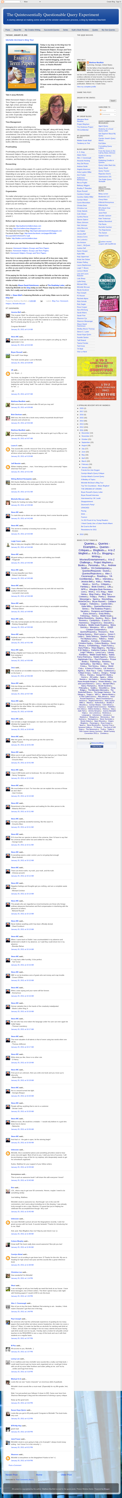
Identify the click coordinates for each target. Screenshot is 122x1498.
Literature (106, 715)
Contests (83, 596)
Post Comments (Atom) (25, 1480)
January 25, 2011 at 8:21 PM (22, 1447)
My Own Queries (108, 30)
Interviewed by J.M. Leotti (90, 498)
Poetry (101, 596)
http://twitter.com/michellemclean (24, 238)
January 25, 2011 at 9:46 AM (22, 596)
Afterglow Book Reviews (82, 120)
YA (102, 565)
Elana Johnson (82, 222)
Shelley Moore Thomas (86, 329)
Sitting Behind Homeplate (21, 479)
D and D (105, 620)
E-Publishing (92, 646)
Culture (95, 673)
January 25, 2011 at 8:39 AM (22, 407)
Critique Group (84, 673)
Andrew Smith (82, 166)
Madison (83, 717)
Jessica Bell (16, 312)
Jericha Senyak (94, 711)
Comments (105, 114)
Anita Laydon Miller (84, 172)
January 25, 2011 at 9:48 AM (22, 612)
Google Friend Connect (96, 707)
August (84, 445)
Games (81, 707)
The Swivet (103, 233)
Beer (107, 618)
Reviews (106, 662)
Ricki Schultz (82, 301)
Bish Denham (16, 414)
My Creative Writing (32, 30)
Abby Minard (102, 696)
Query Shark (103, 168)
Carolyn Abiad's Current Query (92, 476)
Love (83, 592)
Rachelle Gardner (105, 227)
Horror (94, 616)
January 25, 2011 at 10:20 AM (22, 1096)
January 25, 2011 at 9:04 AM (22, 423)
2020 (82, 408)
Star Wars (96, 664)
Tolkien (102, 639)
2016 (82, 415)
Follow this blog (96, 746)
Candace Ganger (83, 194)
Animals (94, 641)
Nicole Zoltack (86, 721)
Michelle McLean (19, 304)
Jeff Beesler (16, 463)
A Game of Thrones (92, 668)
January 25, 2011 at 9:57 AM (22, 694)
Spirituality (84, 664)
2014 (82, 421)
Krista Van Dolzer (83, 259)
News (111, 657)
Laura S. (14, 445)
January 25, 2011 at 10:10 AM (22, 778)
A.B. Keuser (108, 668)
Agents (80, 671)
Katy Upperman (83, 257)
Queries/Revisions (102, 606)
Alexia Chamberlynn (103, 698)
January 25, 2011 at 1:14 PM (22, 1278)
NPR (83, 589)
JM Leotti (93, 677)
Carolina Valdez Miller (85, 197)
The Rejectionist (105, 230)
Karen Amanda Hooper (87, 681)
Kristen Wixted (104, 681)
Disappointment (87, 501)
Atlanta (89, 703)
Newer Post (12, 1474)
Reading (101, 576)
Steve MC (15, 337)
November (86, 436)
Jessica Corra (82, 237)
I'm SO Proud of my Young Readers (94, 520)
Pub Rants (102, 224)
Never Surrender (106, 719)
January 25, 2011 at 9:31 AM (22, 492)
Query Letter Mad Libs (107, 165)
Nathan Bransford (105, 221)
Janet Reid (103, 213)
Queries (89, 543)
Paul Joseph (16, 1319)
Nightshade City (85, 659)
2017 (82, 411)
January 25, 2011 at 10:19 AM (22, 1063)
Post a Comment (15, 1465)
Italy (112, 709)
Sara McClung (82, 310)
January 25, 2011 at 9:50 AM (22, 627)
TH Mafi (80, 349)
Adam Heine (81, 155)
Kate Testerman (105, 218)
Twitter (109, 729)
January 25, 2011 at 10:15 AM (22, 965)
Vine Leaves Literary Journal (90, 731)
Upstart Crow (103, 236)
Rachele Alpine (82, 298)
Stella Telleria (91, 636)
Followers (93, 604)
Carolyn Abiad (17, 1254)
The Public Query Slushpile (105, 180)
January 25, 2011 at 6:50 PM (22, 1432)
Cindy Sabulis (82, 211)
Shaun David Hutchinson (28, 285)
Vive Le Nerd (82, 352)
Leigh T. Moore (83, 268)
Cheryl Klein (103, 199)
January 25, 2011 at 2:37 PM (22, 1352)
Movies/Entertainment (92, 559)
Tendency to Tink (83, 143)
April (83, 458)
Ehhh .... (84, 514)
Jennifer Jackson (105, 216)
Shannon (14, 1454)
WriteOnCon (83, 601)
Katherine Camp (98, 650)
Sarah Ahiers (82, 313)
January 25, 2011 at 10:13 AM (22, 894)
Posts (7, 30)
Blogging (107, 553)
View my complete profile (86, 87)
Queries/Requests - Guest (95, 571)
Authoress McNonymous (82, 179)
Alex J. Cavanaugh (18, 1303)
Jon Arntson (81, 242)
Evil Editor (102, 143)
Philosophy (83, 688)
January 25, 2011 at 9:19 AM (22, 456)
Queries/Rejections (92, 573)
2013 (82, 424)
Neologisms (92, 719)
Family (107, 581)
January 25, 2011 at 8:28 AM (22, 363)
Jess (13, 668)
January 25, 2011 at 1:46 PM (22, 1311)
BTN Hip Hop (16, 1426)
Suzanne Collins (84, 727)
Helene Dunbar (93, 709)
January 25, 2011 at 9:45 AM (22, 563)
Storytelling (107, 599)
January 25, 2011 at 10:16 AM (22, 996)
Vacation (84, 611)
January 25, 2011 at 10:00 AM (22, 729)
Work (91, 592)
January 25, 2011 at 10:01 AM (22, 745)
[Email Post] (41, 301)
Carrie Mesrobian (83, 202)
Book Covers (98, 586)
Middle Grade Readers (98, 625)
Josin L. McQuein (83, 245)
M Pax (13, 1346)
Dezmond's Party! (87, 505)
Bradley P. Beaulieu (84, 188)
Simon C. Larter (83, 332)
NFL (102, 627)
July (83, 449)
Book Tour (90, 671)
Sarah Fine (81, 315)
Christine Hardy (85, 643)
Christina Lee (16, 1272)
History (105, 709)
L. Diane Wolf (16, 295)
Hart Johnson (82, 225)
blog (28, 288)
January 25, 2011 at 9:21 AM (22, 472)
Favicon (84, 517)
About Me (17, 30)
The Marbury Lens (88, 639)
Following (84, 616)
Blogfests (98, 550)
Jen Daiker (81, 231)
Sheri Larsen (99, 634)
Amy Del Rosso (83, 163)
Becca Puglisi (82, 183)
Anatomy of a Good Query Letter (106, 130)
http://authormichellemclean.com (28, 226)
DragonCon (96, 623)
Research (103, 632)
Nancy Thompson (88, 686)
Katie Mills (81, 254)
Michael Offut (82, 284)
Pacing (83, 511)
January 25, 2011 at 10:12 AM (22, 860)
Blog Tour (55, 301)
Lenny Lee (15, 1359)
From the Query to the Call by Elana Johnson (107, 152)
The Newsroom (91, 729)
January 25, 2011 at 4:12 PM (22, 1418)
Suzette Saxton (83, 337)
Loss (98, 684)
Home (39, 1474)
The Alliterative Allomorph (98, 690)
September (86, 442)
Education (108, 623)
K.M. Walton (83, 650)
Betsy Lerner (103, 194)
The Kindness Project (85, 127)
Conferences (109, 671)
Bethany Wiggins (83, 185)
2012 (82, 427)
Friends (90, 675)
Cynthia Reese (82, 217)
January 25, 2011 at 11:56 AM (22, 1247)
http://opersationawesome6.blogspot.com (46, 231)
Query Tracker (104, 171)
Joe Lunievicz (82, 240)
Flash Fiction (107, 646)
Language (85, 715)
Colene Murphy (17, 1241)
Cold (99, 671)
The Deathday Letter (56, 285)
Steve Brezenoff (93, 725)
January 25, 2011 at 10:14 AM (22, 949)
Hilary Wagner (98, 648)
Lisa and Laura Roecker (82, 275)
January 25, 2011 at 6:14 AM (22, 329)
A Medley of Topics (88, 479)
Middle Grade (106, 616)
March (84, 461)
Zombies (103, 733)
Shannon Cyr (82, 318)
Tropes (89, 694)
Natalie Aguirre (100, 657)
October (85, 439)
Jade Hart (81, 711)
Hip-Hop (110, 648)
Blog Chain (94, 594)
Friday (93, 596)
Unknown (15, 1150)
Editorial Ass (103, 205)
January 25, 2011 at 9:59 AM (22, 711)
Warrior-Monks (108, 694)
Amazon (82, 701)
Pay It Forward (101, 659)
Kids (98, 581)
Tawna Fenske (82, 343)
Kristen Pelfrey (82, 262)
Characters (105, 641)
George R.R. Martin (103, 675)
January (85, 467)
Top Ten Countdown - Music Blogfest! (95, 486)
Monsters (94, 627)
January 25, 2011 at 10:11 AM (22, 811)
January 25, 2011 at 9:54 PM (22, 1460)
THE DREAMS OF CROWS (91, 489)
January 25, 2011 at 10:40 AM (22, 1180)
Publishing (94, 662)
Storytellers (103, 688)
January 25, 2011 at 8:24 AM (22, 345)
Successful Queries (51, 30)
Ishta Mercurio (82, 228)
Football (81, 625)
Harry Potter (83, 648)
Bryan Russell (16, 352)
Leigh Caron (16, 541)
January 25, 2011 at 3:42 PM (22, 1403)
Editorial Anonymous (106, 202)
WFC (97, 694)
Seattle (93, 688)
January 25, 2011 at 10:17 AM (22, 1029)
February (85, 464)
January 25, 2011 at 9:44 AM (22, 547)
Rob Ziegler (81, 304)
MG (97, 579)
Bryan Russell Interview (90, 495)
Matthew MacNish (18, 401)
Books (81, 565)
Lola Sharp (81, 278)
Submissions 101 (105, 177)
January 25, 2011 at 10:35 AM (22, 1129)
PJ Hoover (81, 296)
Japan (102, 677)
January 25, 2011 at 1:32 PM (22, 1296)
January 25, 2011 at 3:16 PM (22, 1372)
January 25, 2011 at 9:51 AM (22, 643)
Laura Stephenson (84, 265)
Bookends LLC (104, 197)
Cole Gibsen (81, 214)
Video (102, 666)
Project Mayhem (83, 124)
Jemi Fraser (15, 1439)
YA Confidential (82, 130)
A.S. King (100, 592)
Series (65, 30)
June (84, 452)
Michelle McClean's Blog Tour (20, 40)
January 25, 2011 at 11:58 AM (22, 1265)
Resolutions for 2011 (89, 530)
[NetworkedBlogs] (97, 743)
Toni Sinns (92, 666)
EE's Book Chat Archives (104, 209)
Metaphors (93, 717)
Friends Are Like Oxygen (90, 470)
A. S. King (80, 152)
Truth (102, 729)
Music (85, 584)
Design (104, 673)
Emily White (104, 614)
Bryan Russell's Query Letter (92, 492)
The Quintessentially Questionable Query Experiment (53, 14)
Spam (81, 725)
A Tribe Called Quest (87, 696)
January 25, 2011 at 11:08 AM (22, 1234)
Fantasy (84, 586)
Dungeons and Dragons (101, 611)
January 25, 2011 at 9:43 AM (22, 534)
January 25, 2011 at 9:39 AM (22, 505)
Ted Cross (81, 346)
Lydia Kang (81, 281)
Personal (93, 565)
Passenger (94, 723)
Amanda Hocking (83, 161)
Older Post (66, 1474)
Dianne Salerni (82, 220)
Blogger (107, 1489)
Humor (83, 677)
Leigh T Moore (86, 652)
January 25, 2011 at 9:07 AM (22, 438)
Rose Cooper (82, 307)
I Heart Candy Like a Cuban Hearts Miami (97, 523)
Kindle (111, 650)
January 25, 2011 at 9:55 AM (22, 660)
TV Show (97, 727)
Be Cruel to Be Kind (88, 526)
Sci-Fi (94, 584)
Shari (13, 1285)
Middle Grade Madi (84, 140)
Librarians (96, 715)
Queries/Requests (87, 632)
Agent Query (103, 126)
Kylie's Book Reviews (80, 30)
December (86, 433)
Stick (106, 664)
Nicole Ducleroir (83, 290)
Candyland (94, 620)
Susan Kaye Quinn (18, 1410)
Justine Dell (81, 248)
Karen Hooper (82, 251)
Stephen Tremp (106, 636)
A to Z (95, 553)
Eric (12, 1187)
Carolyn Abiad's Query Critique (92, 473)
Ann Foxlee (81, 175)
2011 (82, 430)
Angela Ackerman (83, 169)
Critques (105, 584)
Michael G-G (16, 1379)
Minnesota (104, 717)
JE (12, 370)
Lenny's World (82, 271)
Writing (96, 556)
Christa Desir (82, 205)
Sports (96, 599)
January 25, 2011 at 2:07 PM (22, 1338)
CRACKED (85, 508)
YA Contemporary (100, 568)
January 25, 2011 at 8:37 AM (22, 394)
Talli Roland (81, 340)
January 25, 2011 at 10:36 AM (22, 1142)
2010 (82, 534)
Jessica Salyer (106, 679)
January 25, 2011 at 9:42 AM (22, 518)
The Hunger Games (101, 692)
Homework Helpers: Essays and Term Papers (31, 248)
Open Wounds (99, 721)
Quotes (95, 30)
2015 (82, 418)
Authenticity (99, 703)
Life (109, 586)
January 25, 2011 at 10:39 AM (22, 1167)
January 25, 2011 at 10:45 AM (22, 1212)
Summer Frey (107, 725)
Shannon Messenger (85, 321)
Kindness (105, 713)
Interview (107, 579)
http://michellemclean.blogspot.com (27, 228)
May (83, 455)
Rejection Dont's (105, 174)
